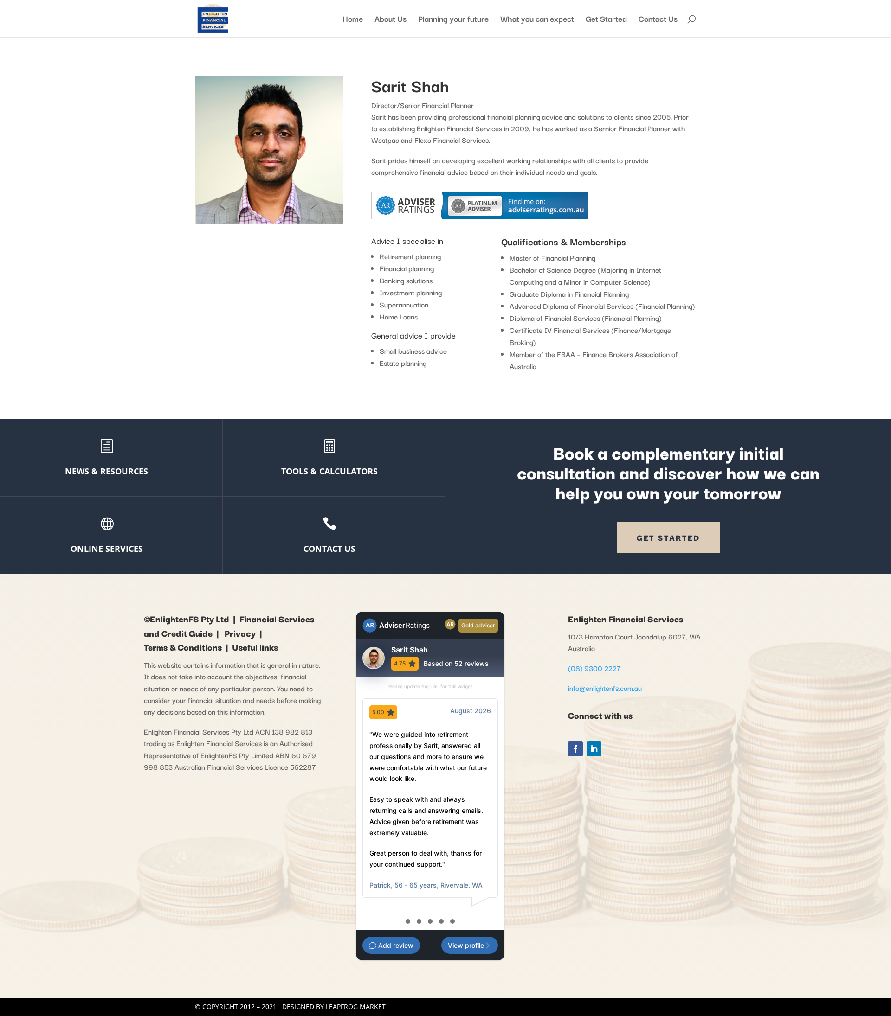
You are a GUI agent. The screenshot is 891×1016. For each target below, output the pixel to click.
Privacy (240, 633)
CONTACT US (329, 548)
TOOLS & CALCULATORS (329, 471)
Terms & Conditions (183, 647)
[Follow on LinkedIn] (594, 748)
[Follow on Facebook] (575, 748)
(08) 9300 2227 (595, 667)
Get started (668, 537)
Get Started (606, 20)
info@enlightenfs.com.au (605, 687)
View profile (466, 945)
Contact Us (658, 20)
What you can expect (537, 20)
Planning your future (453, 20)
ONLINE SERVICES (107, 548)
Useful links (255, 647)
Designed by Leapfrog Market (334, 1006)
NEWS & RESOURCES (106, 471)
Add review (394, 945)
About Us (390, 20)
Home (352, 20)
